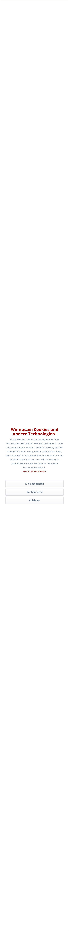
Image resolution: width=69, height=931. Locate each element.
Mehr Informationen (34, 471)
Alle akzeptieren (34, 483)
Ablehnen (34, 500)
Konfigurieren (35, 492)
